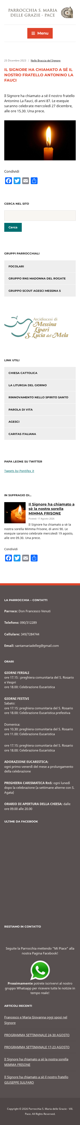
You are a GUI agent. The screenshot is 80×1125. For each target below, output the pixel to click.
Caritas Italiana (22, 434)
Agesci (14, 421)
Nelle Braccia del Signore (46, 60)
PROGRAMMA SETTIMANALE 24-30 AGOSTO (37, 1035)
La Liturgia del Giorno (28, 385)
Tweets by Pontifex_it (19, 471)
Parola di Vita (21, 409)
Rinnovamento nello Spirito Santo (38, 397)
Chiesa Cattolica (23, 373)
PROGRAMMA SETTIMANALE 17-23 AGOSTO (37, 1047)
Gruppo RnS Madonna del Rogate (37, 278)
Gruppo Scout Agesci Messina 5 (35, 290)
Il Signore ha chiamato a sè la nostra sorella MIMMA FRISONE (51, 509)
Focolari (16, 266)
